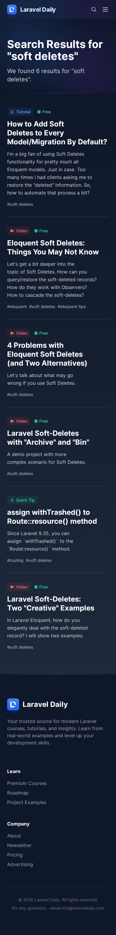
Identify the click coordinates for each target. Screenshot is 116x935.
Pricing (15, 855)
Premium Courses (27, 783)
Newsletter (19, 845)
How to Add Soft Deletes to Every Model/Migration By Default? (57, 133)
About (14, 836)
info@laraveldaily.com (83, 908)
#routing (15, 560)
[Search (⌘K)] (94, 10)
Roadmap (18, 793)
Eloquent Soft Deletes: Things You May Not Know (53, 247)
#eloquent (17, 306)
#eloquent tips (72, 306)
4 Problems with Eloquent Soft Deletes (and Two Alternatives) (47, 354)
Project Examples (26, 802)
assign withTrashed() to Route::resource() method (52, 517)
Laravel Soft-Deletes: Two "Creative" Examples (50, 603)
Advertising (20, 864)
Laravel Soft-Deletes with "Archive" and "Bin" (48, 437)
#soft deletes (20, 204)
